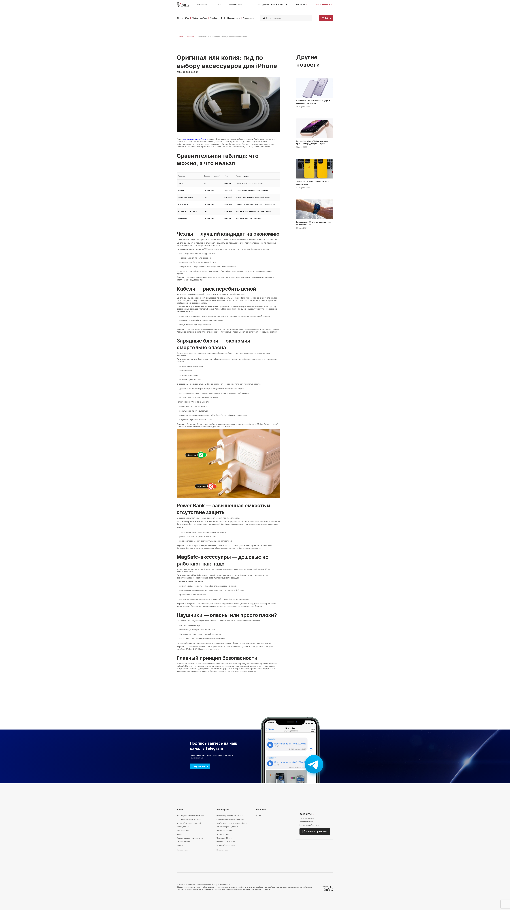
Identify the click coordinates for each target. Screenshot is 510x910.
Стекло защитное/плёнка (227, 827)
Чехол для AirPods (224, 830)
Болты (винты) (183, 830)
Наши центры (202, 5)
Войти (328, 18)
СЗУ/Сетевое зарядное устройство (231, 823)
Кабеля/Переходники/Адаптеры (230, 819)
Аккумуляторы (183, 827)
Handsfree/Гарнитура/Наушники (230, 816)
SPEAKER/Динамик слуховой (189, 823)
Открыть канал (200, 766)
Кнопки (180, 845)
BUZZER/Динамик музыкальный (190, 816)
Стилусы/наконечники (225, 845)
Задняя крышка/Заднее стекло (190, 838)
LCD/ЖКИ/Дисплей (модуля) (189, 819)
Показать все (182, 850)
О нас (218, 5)
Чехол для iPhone (224, 838)
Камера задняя (183, 841)
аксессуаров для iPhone (194, 139)
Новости (190, 37)
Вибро (179, 834)
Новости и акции (235, 5)
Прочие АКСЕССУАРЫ (225, 841)
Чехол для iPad (223, 834)
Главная (180, 37)
